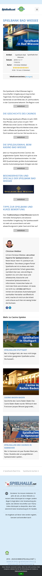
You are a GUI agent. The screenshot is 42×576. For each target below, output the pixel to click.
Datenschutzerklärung (21, 571)
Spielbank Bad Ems (12, 471)
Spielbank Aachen (30, 471)
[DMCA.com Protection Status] (7, 554)
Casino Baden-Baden (14, 397)
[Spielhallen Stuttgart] (21, 334)
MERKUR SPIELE (13, 562)
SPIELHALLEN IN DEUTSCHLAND (20, 564)
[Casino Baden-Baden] (21, 381)
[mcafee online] (20, 545)
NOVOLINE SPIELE (27, 562)
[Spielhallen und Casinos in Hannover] (21, 429)
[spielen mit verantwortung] (20, 550)
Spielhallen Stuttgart (15, 350)
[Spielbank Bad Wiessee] (21, 37)
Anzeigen (29, 77)
